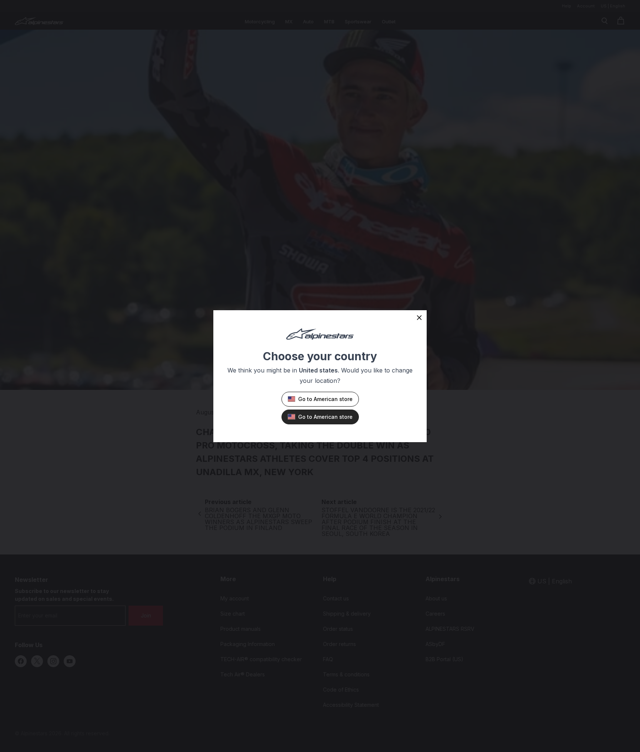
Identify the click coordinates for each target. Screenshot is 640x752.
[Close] (419, 317)
